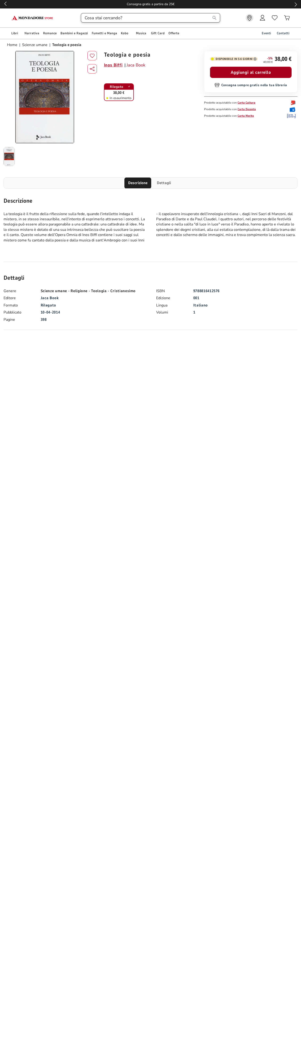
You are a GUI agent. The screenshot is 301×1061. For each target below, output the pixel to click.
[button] (92, 69)
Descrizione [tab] (137, 183)
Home (12, 44)
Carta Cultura (246, 103)
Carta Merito (246, 116)
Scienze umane (34, 44)
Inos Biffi (113, 65)
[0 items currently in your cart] (287, 18)
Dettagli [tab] (164, 183)
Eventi (266, 33)
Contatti (283, 33)
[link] (249, 18)
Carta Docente (247, 109)
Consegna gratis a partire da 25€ (150, 4)
